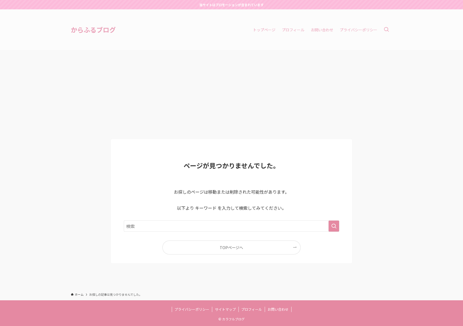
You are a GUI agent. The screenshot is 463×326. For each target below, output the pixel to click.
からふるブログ (93, 30)
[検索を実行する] (333, 226)
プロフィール (251, 309)
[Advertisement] (231, 90)
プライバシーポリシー (191, 309)
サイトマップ (225, 309)
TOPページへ (231, 247)
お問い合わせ (278, 309)
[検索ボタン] (386, 29)
